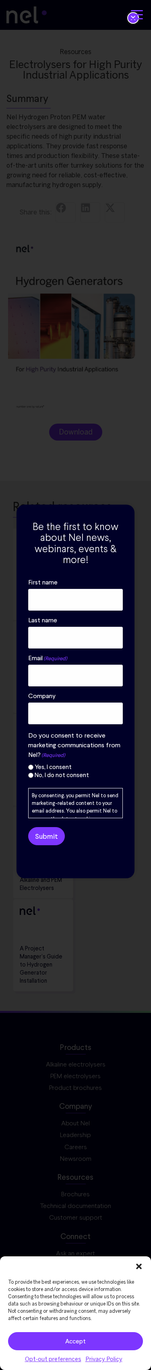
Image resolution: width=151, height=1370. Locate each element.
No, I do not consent (62, 775)
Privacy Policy (103, 1359)
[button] (139, 1266)
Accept (75, 1341)
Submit (46, 836)
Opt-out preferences (53, 1359)
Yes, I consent (53, 767)
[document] (75, 685)
